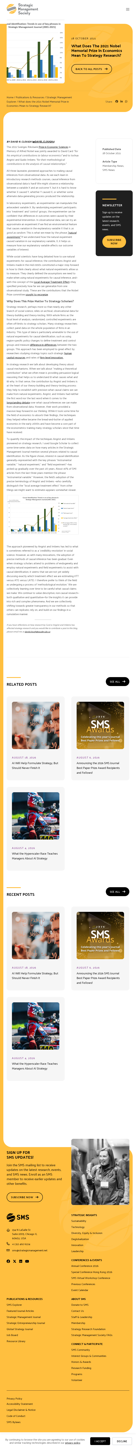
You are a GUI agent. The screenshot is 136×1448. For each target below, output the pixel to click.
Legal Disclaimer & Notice (21, 1410)
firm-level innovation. (51, 357)
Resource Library (16, 1341)
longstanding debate (18, 402)
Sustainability (78, 1221)
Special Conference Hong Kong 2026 (91, 1272)
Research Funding (81, 1368)
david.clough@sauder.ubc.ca (37, 631)
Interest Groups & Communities (88, 1356)
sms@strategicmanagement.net (29, 1250)
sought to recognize (37, 294)
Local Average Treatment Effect (51, 281)
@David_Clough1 (43, 141)
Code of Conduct (16, 1416)
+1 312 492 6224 (21, 1244)
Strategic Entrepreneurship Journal (26, 1323)
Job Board (12, 1335)
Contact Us (77, 1311)
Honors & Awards (81, 1362)
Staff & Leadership (81, 1317)
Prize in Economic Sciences (53, 146)
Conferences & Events (86, 1260)
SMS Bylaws (14, 1422)
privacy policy (72, 1442)
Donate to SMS (80, 1305)
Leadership (77, 1251)
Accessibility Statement (20, 1404)
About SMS (78, 1299)
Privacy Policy (14, 1399)
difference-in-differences (43, 344)
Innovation (77, 1245)
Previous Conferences (83, 1284)
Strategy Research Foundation (88, 1329)
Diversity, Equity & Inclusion (86, 1233)
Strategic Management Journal (24, 1317)
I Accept (100, 1441)
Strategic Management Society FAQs (91, 1335)
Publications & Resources (30, 97)
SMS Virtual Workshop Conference (90, 1278)
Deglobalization (80, 1239)
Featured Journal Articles (20, 1311)
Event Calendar (79, 1290)
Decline (122, 1441)
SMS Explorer (14, 1305)
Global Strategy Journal (20, 1329)
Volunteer (76, 1380)
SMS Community (80, 1350)
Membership (78, 1323)
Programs (76, 1374)
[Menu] (127, 10)
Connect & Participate (87, 1344)
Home (10, 97)
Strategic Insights (84, 1215)
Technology (78, 1227)
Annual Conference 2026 (85, 1266)
